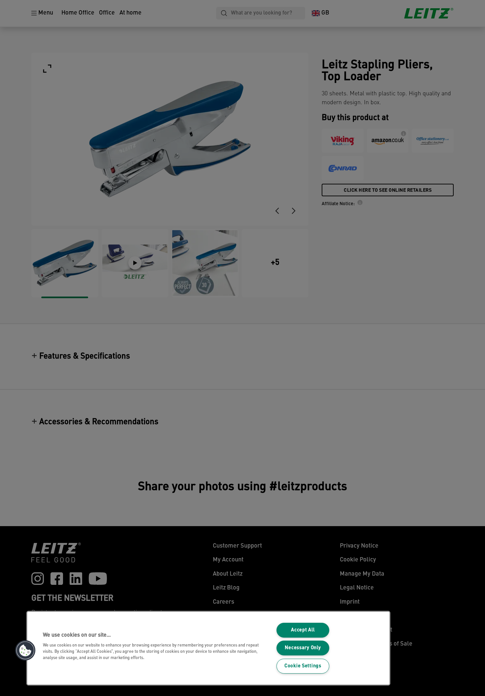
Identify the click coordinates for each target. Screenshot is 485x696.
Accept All (302, 630)
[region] (208, 648)
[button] (25, 650)
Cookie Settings (302, 666)
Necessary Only (303, 648)
